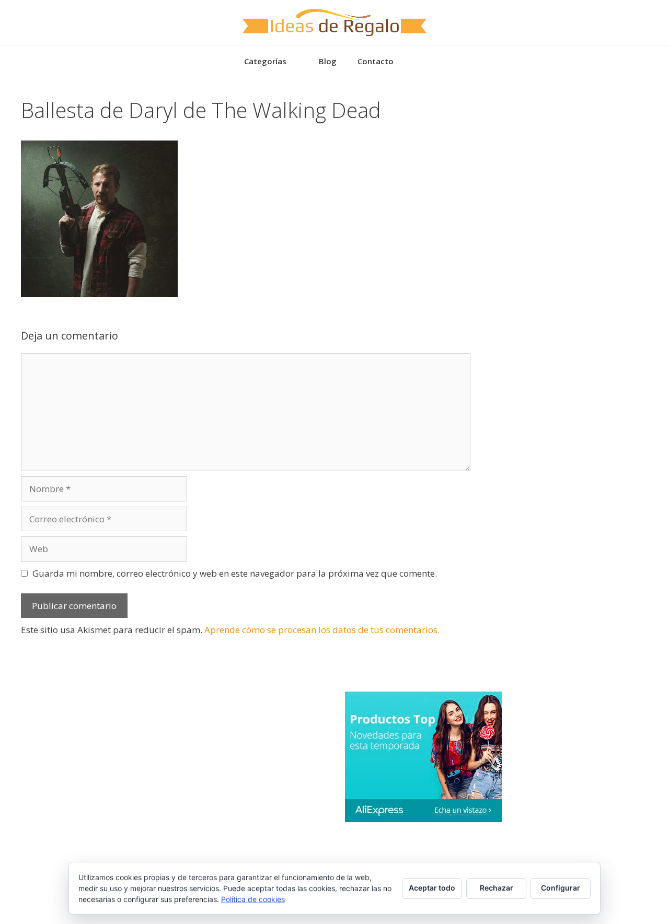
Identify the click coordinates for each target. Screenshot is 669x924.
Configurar (560, 887)
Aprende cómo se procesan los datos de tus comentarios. (322, 630)
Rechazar (496, 887)
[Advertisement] (569, 163)
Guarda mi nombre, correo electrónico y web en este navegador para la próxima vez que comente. (234, 573)
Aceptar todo (432, 887)
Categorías (265, 61)
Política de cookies (253, 899)
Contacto (375, 61)
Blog (328, 61)
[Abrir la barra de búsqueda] (419, 61)
